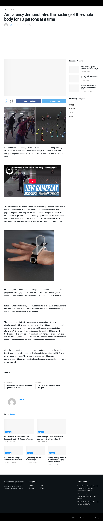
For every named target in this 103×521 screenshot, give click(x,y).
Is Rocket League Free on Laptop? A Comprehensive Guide (88, 87)
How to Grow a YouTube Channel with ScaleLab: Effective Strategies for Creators (87, 488)
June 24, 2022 (86, 71)
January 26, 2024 (87, 91)
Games (71, 105)
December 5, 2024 (53, 464)
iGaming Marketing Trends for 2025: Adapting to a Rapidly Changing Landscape (57, 459)
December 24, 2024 (10, 462)
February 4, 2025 (10, 441)
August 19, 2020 (21, 25)
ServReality (96, 518)
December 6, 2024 (32, 462)
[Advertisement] (51, 42)
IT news (12, 9)
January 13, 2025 (43, 441)
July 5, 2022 (85, 80)
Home (6, 9)
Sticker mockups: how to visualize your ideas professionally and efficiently (88, 496)
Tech (71, 112)
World (71, 116)
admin (12, 25)
